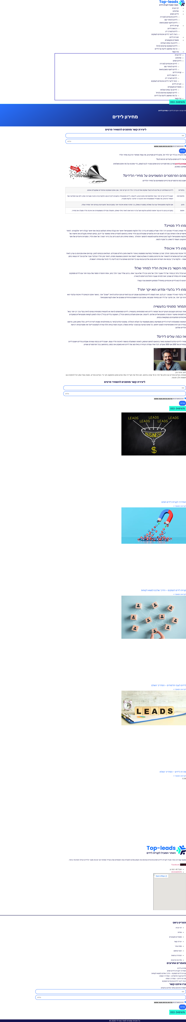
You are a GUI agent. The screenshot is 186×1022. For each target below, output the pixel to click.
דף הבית (175, 8)
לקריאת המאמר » (179, 506)
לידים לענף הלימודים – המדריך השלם (168, 685)
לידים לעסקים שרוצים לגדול (166, 46)
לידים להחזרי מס (170, 20)
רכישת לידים (172, 28)
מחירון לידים (181, 968)
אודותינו (176, 11)
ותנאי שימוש (158, 146)
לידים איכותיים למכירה (168, 17)
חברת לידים (174, 37)
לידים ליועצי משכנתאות (168, 22)
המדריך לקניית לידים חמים (173, 502)
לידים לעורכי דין (171, 31)
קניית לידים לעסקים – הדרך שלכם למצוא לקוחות (163, 590)
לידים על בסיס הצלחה (168, 43)
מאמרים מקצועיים (172, 40)
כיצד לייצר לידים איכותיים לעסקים (164, 34)
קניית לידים (174, 25)
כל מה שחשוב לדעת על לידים (166, 49)
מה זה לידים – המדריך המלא (173, 771)
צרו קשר (175, 52)
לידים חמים (174, 14)
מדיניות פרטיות (167, 146)
